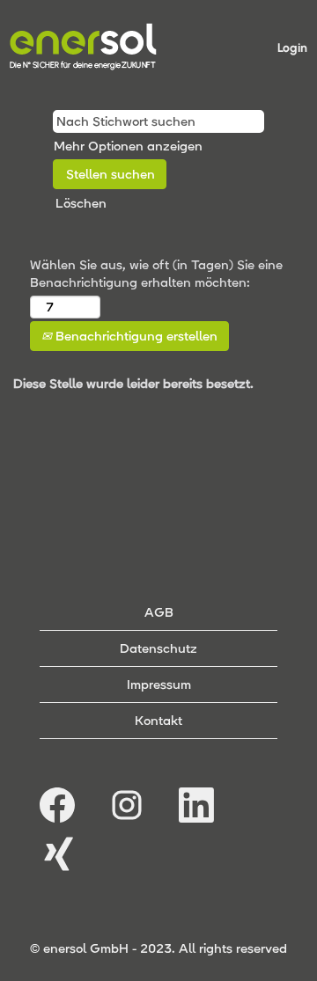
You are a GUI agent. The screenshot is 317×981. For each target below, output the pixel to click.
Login (292, 47)
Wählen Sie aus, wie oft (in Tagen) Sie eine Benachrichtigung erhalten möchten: (156, 273)
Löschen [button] (81, 203)
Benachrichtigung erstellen (134, 336)
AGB (158, 612)
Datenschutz (158, 648)
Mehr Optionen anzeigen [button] (128, 146)
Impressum (159, 684)
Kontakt (158, 721)
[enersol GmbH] (83, 46)
